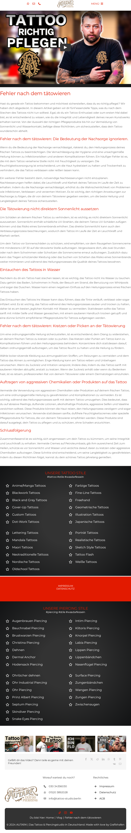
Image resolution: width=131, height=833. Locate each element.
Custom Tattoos (24, 514)
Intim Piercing (86, 621)
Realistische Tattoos (90, 540)
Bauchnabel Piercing (28, 628)
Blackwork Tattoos (26, 493)
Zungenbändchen (89, 682)
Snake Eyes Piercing (27, 719)
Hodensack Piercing (27, 664)
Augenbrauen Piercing (29, 621)
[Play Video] (65, 47)
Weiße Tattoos (86, 562)
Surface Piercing (87, 675)
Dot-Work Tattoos (25, 522)
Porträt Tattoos (86, 533)
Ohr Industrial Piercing (29, 682)
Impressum (65, 585)
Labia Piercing (86, 642)
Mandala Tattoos (24, 540)
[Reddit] (97, 759)
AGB (102, 798)
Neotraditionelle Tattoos (30, 554)
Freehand (82, 500)
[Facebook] (86, 759)
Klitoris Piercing (87, 628)
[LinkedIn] (103, 759)
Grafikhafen (117, 824)
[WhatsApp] (109, 759)
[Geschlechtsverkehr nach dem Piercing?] (111, 737)
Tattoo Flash (84, 554)
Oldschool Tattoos (25, 569)
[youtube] (71, 812)
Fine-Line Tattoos (88, 493)
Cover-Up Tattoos (25, 507)
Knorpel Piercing (88, 635)
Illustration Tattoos (89, 514)
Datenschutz (65, 588)
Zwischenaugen (87, 704)
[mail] (33, 3)
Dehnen (18, 650)
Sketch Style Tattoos (90, 547)
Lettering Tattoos (25, 533)
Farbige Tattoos (87, 485)
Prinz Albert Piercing (28, 697)
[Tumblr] (114, 759)
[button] (7, 744)
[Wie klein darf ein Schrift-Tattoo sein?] (19, 737)
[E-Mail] (120, 764)
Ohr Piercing (22, 690)
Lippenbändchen (88, 657)
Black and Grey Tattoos (29, 500)
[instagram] (65, 812)
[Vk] (114, 764)
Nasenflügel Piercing (91, 664)
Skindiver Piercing (26, 712)
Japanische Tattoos (89, 522)
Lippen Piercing (87, 650)
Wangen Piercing (88, 690)
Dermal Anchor (24, 657)
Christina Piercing (25, 642)
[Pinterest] (120, 759)
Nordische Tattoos (26, 562)
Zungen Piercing (88, 697)
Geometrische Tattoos (92, 507)
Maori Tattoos (22, 547)
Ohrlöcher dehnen (26, 675)
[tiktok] (59, 812)
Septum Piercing (25, 704)
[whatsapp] (28, 3)
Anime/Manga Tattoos (29, 485)
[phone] (39, 3)
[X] (92, 759)
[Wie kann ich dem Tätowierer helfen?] (50, 737)
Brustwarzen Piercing (28, 635)
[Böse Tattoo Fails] (81, 737)
